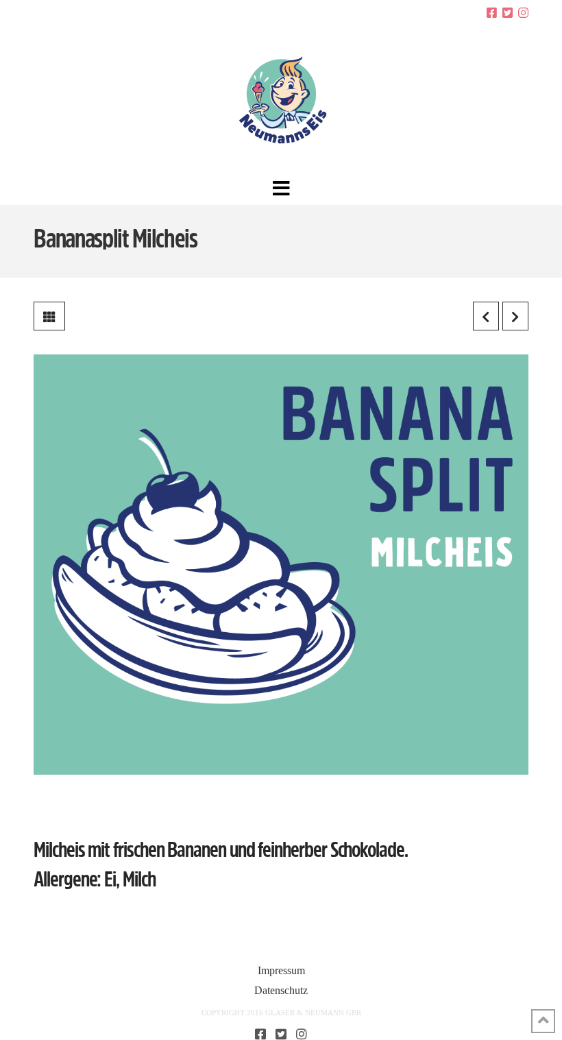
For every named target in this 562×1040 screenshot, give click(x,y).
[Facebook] (492, 13)
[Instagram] (523, 13)
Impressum (281, 970)
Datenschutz (281, 990)
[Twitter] (507, 13)
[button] (281, 189)
